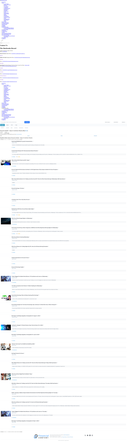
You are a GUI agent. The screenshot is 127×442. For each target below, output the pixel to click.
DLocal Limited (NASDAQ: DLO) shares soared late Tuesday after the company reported (27, 308)
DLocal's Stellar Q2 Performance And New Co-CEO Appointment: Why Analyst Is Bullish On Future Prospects (35, 169)
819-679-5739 (4, 66)
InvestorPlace (14, 282)
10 (12, 139)
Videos (5, 20)
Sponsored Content (7, 17)
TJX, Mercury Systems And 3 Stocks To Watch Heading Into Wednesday (27, 285)
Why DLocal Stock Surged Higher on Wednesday (22, 218)
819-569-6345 (16, 57)
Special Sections (4, 24)
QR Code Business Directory (6, 33)
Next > (21, 139)
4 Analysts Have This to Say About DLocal (21, 199)
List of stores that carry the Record (9, 35)
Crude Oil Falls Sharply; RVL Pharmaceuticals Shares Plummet (25, 150)
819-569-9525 (5, 77)
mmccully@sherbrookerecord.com (24, 57)
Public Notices (6, 19)
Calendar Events (4, 31)
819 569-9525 (5, 51)
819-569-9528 (5, 73)
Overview (7, 127)
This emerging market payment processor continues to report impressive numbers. (26, 221)
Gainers (13, 182)
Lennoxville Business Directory (9, 28)
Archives (3, 32)
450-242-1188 (27, 65)
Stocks (19, 156)
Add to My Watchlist (19, 134)
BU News (5, 5)
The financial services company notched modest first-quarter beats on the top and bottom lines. (28, 377)
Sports (5, 18)
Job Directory (4, 30)
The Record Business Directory (9, 27)
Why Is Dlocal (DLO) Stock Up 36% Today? (21, 160)
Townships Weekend (5, 23)
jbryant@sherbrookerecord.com (11, 66)
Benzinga (14, 156)
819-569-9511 (13, 53)
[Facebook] (88, 436)
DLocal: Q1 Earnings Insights (18, 267)
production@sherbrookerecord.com (12, 77)
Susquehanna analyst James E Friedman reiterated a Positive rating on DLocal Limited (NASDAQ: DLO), (29, 173)
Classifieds (3, 26)
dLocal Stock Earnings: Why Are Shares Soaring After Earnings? (25, 295)
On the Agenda (6, 16)
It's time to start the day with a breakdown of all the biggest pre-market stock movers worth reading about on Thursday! (32, 415)
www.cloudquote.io (67, 434)
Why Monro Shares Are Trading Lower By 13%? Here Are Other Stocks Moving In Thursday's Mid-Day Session (35, 383)
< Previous (1, 139)
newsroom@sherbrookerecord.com (12, 61)
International (21, 127)
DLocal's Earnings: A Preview (18, 188)
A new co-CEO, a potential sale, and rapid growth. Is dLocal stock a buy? (24, 298)
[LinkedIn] (90, 436)
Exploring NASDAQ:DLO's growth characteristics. (22, 141)
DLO (26, 130)
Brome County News (7, 4)
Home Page (4, 2)
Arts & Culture (6, 3)
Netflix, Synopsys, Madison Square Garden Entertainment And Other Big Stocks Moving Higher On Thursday (35, 392)
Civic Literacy (6, 6)
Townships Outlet (7, 100)
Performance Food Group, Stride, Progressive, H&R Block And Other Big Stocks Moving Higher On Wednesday (35, 227)
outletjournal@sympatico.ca (20, 53)
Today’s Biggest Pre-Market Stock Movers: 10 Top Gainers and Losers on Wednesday (30, 276)
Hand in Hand (6, 12)
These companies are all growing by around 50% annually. (22, 347)
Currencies (15, 127)
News (3, 84)
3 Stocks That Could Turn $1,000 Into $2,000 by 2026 (23, 343)
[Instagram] (92, 436)
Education (5, 10)
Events (5, 11)
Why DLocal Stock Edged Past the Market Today (22, 373)
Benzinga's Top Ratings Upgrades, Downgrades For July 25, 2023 (26, 334)
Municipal (5, 15)
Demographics (6, 9)
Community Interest (7, 8)
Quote (28, 135)
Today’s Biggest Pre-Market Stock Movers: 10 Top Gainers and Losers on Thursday (29, 411)
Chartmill (14, 147)
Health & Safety (6, 13)
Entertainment (6, 92)
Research (95, 135)
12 (15, 139)
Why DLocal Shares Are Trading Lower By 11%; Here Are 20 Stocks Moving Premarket (30, 402)
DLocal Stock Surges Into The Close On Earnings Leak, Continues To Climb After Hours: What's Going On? (34, 304)
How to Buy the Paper (5, 116)
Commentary (6, 7)
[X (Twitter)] (85, 436)
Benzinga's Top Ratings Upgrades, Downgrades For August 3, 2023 (26, 315)
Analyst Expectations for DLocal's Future (21, 257)
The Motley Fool (15, 224)
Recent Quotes (107, 122)
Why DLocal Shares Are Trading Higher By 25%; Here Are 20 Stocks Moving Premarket (30, 246)
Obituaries (3, 25)
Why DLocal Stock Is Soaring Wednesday (21, 237)
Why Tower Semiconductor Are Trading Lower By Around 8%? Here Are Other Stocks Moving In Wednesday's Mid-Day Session (39, 178)
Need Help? (4, 37)
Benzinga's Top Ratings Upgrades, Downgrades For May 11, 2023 (26, 420)
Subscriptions (6, 36)
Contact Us (4, 38)
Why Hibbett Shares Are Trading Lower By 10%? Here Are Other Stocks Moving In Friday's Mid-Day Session (35, 362)
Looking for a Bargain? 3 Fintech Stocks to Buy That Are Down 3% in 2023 (28, 325)
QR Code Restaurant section (6, 34)
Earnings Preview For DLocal (18, 353)
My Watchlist (116, 122)
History (5, 14)
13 (17, 139)
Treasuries (26, 127)
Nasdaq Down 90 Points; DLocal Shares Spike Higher (23, 208)
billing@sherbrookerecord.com (12, 73)
